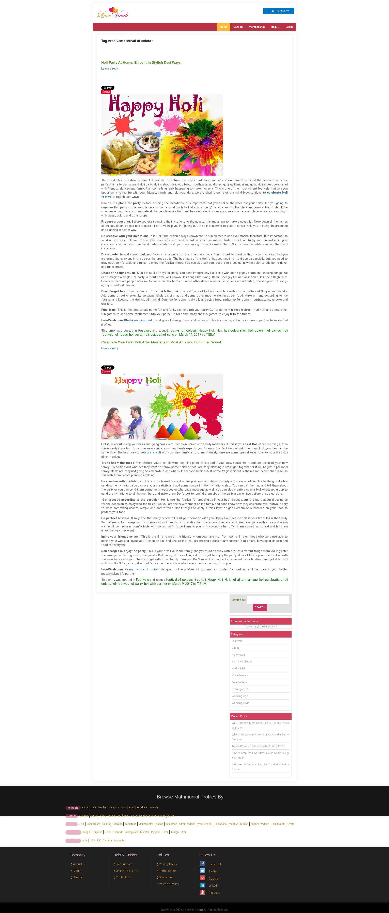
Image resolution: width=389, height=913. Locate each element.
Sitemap (78, 877)
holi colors (256, 330)
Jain (93, 807)
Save (107, 91)
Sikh (123, 807)
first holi (200, 580)
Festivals (144, 330)
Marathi (144, 832)
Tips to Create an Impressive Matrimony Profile (258, 746)
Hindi (108, 832)
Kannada (118, 832)
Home (223, 26)
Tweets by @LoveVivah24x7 (261, 626)
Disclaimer (166, 877)
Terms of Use (167, 870)
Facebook (215, 864)
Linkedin (214, 885)
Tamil (165, 832)
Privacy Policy (168, 864)
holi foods (121, 334)
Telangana (220, 823)
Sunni (171, 815)
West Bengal (204, 823)
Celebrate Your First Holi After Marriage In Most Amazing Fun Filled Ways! (161, 342)
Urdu (184, 832)
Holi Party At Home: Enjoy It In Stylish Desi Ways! (141, 62)
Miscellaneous (240, 675)
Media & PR (238, 668)
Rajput (162, 815)
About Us (79, 864)
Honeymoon (238, 654)
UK (99, 840)
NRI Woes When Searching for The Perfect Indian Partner (261, 767)
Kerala (290, 823)
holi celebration (235, 330)
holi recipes (152, 334)
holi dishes (273, 330)
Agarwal (83, 815)
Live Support (124, 864)
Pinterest (214, 892)
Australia (119, 840)
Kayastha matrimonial (141, 569)
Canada (107, 840)
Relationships (239, 682)
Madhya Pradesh (238, 823)
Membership (257, 26)
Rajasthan (171, 823)
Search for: (239, 599)
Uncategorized (240, 689)
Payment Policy (169, 884)
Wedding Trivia (240, 702)
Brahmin (123, 815)
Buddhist (142, 807)
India (85, 840)
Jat (132, 815)
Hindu (85, 807)
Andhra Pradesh (260, 823)
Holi (219, 330)
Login (289, 26)
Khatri (152, 815)
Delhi (81, 823)
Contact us (123, 877)
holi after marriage (245, 580)
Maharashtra (146, 823)
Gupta (94, 815)
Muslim (102, 807)
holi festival (120, 584)
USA (92, 840)
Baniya (112, 815)
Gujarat (106, 823)
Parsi (131, 807)
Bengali (86, 832)
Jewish (153, 807)
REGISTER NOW (279, 11)
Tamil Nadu (278, 823)
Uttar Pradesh (187, 823)
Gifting (235, 647)
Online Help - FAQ (126, 870)
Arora (103, 815)
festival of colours (183, 330)
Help (274, 26)
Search (238, 26)
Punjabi (155, 832)
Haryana (117, 823)
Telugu (175, 832)
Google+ (214, 878)
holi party (135, 334)
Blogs (76, 870)
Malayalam (131, 832)
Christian (114, 807)
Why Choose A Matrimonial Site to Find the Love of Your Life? (261, 725)
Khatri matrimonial (138, 320)
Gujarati (97, 832)
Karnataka (130, 823)
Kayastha (141, 815)
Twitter (213, 871)
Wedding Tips (240, 696)
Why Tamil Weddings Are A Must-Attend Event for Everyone (261, 737)
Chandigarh (93, 823)
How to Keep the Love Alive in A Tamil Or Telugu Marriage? (261, 755)
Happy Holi (207, 330)
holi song (167, 334)
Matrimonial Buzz (242, 661)
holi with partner (155, 584)
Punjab (159, 823)
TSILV (210, 334)
